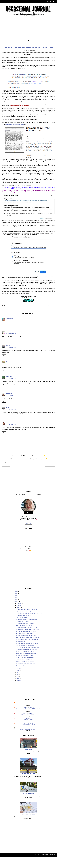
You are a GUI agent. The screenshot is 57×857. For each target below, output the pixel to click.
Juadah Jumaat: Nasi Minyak (22, 617)
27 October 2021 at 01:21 (11, 347)
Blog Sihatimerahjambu (28, 707)
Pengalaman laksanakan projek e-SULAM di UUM (27, 639)
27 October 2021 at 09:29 (11, 362)
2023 (16, 597)
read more (28, 523)
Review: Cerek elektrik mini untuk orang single (27, 643)
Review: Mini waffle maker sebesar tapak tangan (27, 629)
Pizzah (7, 423)
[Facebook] (47, 1)
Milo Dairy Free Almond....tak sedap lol (25, 651)
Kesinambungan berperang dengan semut (26, 631)
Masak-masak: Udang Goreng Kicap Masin (25, 663)
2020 (16, 683)
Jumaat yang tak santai (28, 719)
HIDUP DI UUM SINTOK (28, 793)
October (19, 607)
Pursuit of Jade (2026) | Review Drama (28, 729)
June (18, 674)
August (18, 670)
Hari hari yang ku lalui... (28, 703)
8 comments (52, 305)
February (19, 680)
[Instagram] (50, 1)
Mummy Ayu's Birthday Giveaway (23, 615)
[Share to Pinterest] (11, 305)
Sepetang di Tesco (20, 641)
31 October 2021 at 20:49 (11, 424)
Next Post (6, 465)
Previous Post (50, 465)
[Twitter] (53, 1)
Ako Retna (9, 407)
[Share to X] (6, 305)
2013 (16, 695)
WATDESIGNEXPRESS (50, 854)
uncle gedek (9, 393)
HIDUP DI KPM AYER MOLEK (28, 773)
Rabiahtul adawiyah (11, 318)
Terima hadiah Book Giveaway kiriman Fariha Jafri (27, 637)
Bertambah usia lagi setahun (22, 621)
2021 (16, 601)
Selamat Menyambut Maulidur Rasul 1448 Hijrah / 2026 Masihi (28, 709)
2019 (16, 685)
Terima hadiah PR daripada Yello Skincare (25, 625)
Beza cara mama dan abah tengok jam (25, 623)
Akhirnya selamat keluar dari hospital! (25, 661)
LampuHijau (9, 376)
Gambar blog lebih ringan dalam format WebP (26, 649)
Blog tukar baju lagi (20, 665)
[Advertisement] (28, 26)
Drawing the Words (28, 723)
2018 (16, 687)
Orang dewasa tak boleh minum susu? (25, 645)
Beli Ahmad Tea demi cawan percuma (24, 633)
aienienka (8, 346)
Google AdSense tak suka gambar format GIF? (28, 47)
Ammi (7, 332)
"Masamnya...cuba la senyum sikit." (24, 611)
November (19, 605)
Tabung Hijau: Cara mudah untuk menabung (26, 653)
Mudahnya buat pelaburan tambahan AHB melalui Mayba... (29, 613)
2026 (16, 591)
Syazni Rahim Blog (27, 713)
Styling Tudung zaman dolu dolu (28, 724)
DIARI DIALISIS (28, 749)
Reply (4, 326)
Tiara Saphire (27, 728)
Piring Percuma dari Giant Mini (27, 704)
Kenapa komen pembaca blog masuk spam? (26, 635)
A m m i (28, 718)
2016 (16, 689)
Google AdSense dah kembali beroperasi (25, 657)
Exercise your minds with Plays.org (24, 659)
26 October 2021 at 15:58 (11, 320)
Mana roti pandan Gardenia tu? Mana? (24, 655)
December (19, 603)
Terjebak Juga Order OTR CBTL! (28, 714)
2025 (16, 593)
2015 (16, 691)
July (18, 672)
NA (6, 361)
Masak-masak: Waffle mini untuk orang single (26, 619)
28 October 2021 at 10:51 (11, 409)
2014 (16, 693)
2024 (16, 595)
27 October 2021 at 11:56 (11, 395)
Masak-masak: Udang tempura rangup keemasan (27, 609)
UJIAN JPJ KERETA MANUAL (28, 814)
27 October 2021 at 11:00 (11, 378)
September (19, 668)
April (18, 676)
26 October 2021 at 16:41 (11, 333)
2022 (16, 599)
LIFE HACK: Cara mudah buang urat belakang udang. (28, 647)
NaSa (39, 854)
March (18, 678)
